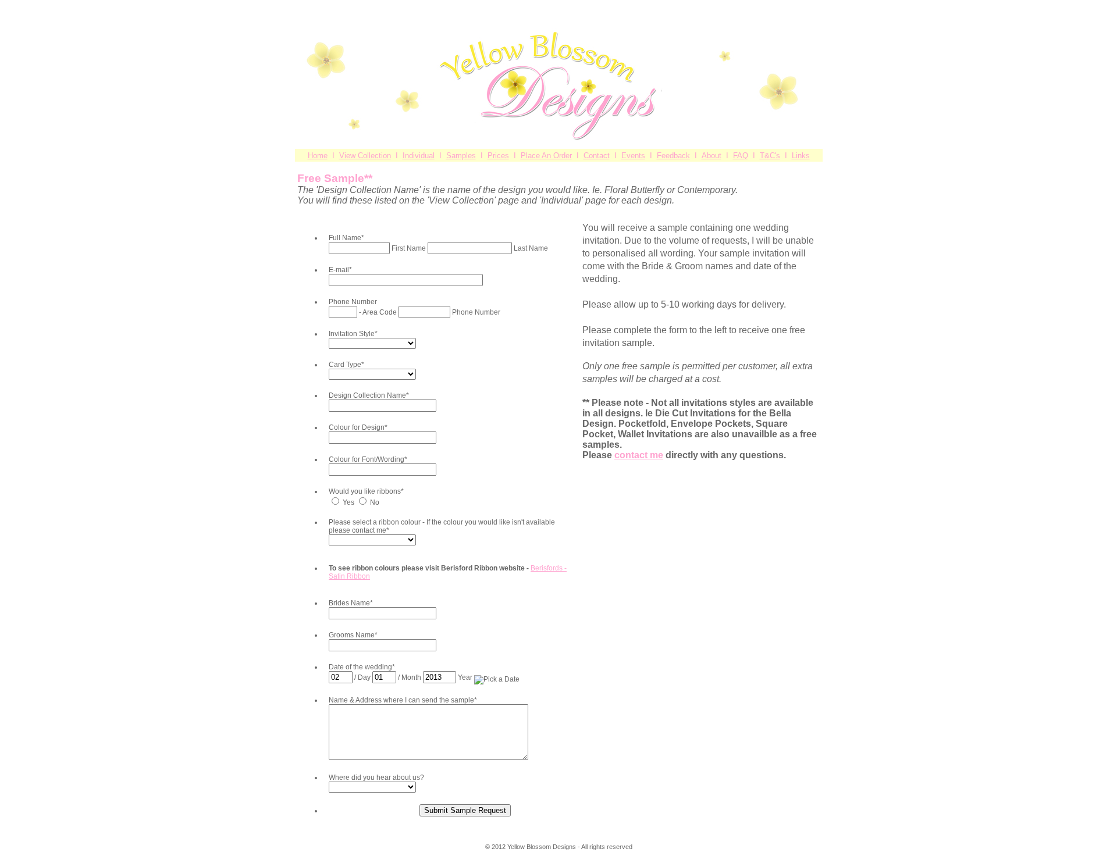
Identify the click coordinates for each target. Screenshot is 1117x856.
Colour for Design (358, 427)
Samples (461, 155)
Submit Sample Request (465, 810)
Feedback (673, 155)
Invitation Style (353, 334)
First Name (410, 248)
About (711, 155)
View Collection (365, 155)
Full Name (346, 238)
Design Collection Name (369, 395)
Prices (498, 155)
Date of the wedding (362, 667)
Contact (597, 155)
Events (633, 155)
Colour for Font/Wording (368, 459)
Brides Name (351, 603)
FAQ (740, 155)
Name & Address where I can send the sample (403, 700)
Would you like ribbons (366, 491)
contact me (638, 455)
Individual (419, 155)
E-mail (340, 270)
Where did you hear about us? (376, 777)
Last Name (531, 248)
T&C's (770, 155)
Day (365, 677)
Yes (349, 502)
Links (801, 155)
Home (318, 155)
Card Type (346, 365)
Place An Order (546, 155)
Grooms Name (353, 635)
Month (412, 677)
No (374, 502)
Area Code (380, 312)
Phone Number (353, 302)
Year (466, 677)
